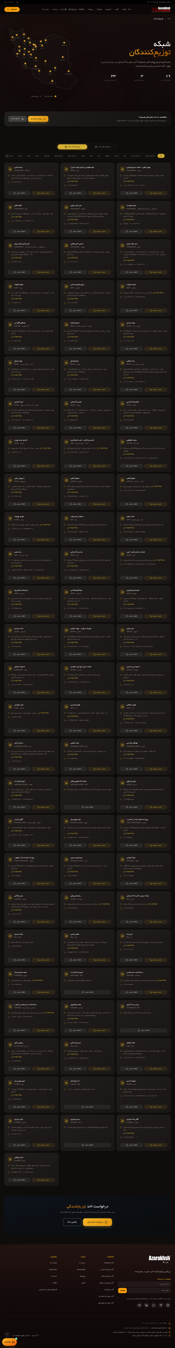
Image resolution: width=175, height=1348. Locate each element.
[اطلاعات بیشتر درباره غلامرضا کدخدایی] (143, 415)
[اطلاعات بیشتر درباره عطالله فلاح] (31, 219)
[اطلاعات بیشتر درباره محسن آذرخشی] (87, 415)
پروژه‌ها (82, 1276)
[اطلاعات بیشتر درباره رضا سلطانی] (143, 376)
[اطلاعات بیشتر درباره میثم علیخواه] (31, 298)
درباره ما (82, 1263)
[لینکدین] (146, 1305)
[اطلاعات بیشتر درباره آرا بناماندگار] (87, 1094)
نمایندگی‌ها (53, 1270)
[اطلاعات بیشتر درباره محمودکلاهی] (143, 492)
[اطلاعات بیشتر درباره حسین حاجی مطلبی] (87, 258)
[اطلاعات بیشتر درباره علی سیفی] (143, 642)
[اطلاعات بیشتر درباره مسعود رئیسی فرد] (87, 528)
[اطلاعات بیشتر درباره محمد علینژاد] (143, 298)
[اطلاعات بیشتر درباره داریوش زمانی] (31, 492)
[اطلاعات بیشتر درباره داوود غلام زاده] (31, 795)
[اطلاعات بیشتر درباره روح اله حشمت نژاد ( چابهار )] (31, 871)
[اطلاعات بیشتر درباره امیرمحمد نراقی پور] (31, 604)
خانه (169, 19)
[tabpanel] (87, 669)
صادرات (54, 1276)
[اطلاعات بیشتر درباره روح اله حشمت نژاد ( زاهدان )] (143, 833)
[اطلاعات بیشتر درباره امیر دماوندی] (31, 718)
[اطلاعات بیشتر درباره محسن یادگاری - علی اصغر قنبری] (87, 453)
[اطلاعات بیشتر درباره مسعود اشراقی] (31, 680)
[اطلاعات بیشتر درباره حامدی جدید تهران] (31, 453)
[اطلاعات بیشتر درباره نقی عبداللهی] (143, 795)
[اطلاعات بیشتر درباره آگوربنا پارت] (31, 833)
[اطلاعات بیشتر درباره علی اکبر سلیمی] (87, 219)
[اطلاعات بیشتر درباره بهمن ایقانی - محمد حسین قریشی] (143, 181)
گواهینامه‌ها (81, 1270)
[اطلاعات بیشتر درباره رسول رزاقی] (31, 1056)
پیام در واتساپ (36, 119)
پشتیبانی (7, 1342)
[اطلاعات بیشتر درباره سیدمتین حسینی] (87, 871)
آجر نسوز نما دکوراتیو (106, 1303)
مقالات (54, 1283)
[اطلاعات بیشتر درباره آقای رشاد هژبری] (143, 1133)
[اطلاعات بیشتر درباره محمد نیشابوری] (87, 1018)
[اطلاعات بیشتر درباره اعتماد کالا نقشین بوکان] (87, 795)
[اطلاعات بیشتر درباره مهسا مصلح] (31, 376)
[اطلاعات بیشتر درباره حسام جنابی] (31, 181)
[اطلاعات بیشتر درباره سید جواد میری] (143, 258)
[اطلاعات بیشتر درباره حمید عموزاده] (143, 219)
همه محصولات (109, 1263)
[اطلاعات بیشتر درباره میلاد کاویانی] (143, 871)
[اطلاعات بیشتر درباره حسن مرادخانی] (87, 1056)
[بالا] (7, 1334)
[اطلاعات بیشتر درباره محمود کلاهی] (87, 492)
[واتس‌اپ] (153, 1305)
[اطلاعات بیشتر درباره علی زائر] (143, 947)
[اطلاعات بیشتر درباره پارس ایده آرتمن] (143, 1018)
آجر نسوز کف (109, 1290)
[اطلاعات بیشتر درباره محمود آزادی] (143, 1094)
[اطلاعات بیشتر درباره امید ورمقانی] (31, 1169)
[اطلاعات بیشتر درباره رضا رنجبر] (31, 565)
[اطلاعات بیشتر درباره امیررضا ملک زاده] (87, 983)
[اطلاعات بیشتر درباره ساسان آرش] (31, 756)
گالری (83, 1283)
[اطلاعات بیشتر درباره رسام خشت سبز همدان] (143, 983)
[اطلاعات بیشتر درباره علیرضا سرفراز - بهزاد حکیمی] (87, 642)
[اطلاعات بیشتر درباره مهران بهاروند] (31, 528)
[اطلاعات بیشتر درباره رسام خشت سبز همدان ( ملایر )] (31, 1018)
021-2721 (10, 2)
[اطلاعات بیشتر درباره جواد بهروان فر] (87, 833)
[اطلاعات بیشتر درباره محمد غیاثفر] (143, 1056)
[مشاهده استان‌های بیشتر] (7, 156)
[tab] (72, 146)
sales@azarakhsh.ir (145, 1328)
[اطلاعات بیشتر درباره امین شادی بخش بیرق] (31, 258)
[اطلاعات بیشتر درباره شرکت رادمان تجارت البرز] (143, 565)
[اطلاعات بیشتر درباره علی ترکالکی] (31, 909)
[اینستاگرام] (168, 1305)
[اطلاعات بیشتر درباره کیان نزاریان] (31, 1133)
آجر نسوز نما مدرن (107, 1270)
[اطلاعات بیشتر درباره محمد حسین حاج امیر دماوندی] (87, 680)
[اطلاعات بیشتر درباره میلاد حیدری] (31, 947)
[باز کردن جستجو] (17, 2)
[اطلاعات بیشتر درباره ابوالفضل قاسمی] (87, 604)
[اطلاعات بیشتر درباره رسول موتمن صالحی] (87, 298)
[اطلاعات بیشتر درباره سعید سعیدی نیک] (31, 983)
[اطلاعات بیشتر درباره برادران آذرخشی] (87, 565)
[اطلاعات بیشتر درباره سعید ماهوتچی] (143, 453)
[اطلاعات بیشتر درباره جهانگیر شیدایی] (143, 756)
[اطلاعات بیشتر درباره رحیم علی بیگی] (87, 909)
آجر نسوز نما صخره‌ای (106, 1296)
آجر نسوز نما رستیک (106, 1283)
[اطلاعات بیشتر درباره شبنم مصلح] (87, 376)
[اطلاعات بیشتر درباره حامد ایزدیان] (31, 642)
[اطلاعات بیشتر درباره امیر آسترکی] (31, 415)
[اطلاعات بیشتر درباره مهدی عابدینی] (87, 718)
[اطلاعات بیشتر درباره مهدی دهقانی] (143, 718)
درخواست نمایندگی (95, 1222)
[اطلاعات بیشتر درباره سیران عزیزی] (87, 1133)
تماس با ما (72, 1222)
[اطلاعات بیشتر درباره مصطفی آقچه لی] (31, 336)
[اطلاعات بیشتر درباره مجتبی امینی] (87, 947)
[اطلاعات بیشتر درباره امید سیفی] (143, 528)
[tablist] (87, 147)
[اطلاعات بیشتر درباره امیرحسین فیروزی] (143, 604)
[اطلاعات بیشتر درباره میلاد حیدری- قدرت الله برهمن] (143, 909)
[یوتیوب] (139, 1305)
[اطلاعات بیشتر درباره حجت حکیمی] (87, 756)
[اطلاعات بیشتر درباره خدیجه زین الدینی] (143, 680)
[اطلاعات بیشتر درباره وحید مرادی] (143, 336)
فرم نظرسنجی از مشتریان (48, 1290)
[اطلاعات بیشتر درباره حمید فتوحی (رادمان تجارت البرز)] (87, 181)
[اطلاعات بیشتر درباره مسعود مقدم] (87, 336)
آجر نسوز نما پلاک (107, 1276)
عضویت (122, 1290)
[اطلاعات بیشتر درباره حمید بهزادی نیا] (31, 1094)
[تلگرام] (161, 1305)
